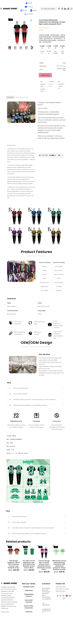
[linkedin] (65, 9)
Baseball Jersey (28, 587)
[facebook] (57, 596)
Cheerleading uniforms (28, 595)
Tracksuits (28, 612)
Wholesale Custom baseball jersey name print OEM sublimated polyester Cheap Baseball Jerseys (59, 565)
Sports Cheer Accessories (28, 607)
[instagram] (62, 9)
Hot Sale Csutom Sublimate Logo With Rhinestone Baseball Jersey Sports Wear (29, 564)
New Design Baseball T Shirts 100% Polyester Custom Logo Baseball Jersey (13, 564)
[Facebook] (59, 9)
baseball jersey (43, 85)
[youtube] (67, 596)
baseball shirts (43, 90)
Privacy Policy (5, 612)
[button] (31, 20)
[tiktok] (68, 9)
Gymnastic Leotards (29, 601)
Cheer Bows (29, 590)
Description (10, 97)
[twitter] (63, 596)
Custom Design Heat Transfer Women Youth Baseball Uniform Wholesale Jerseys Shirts (44, 565)
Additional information (21, 97)
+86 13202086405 (46, 604)
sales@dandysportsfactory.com (46, 611)
